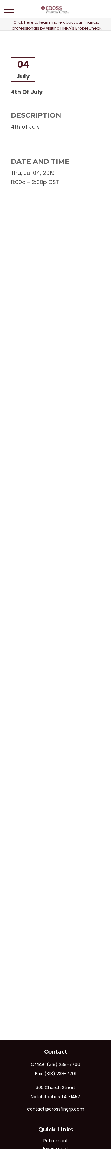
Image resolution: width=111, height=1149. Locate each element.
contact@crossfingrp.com (55, 1109)
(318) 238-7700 (63, 1064)
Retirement (55, 1141)
